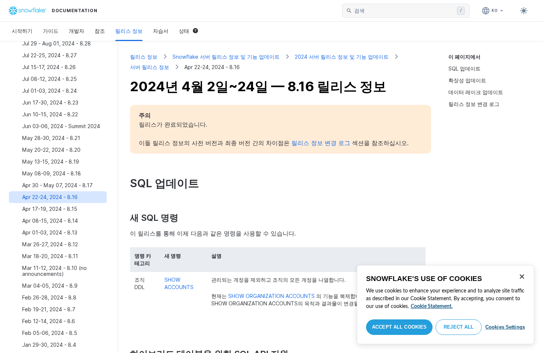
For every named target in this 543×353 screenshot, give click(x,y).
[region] (445, 304)
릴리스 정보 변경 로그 (473, 104)
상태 (184, 31)
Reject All (459, 327)
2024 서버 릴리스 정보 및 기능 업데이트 (342, 57)
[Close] (522, 276)
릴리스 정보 (129, 31)
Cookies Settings (505, 327)
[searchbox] (404, 10)
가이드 (50, 31)
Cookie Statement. (431, 306)
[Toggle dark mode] (523, 10)
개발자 (76, 31)
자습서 (160, 31)
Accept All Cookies (399, 327)
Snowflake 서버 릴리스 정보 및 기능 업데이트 (226, 57)
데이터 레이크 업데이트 (475, 92)
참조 (100, 31)
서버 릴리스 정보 (149, 67)
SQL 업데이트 (464, 68)
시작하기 (22, 31)
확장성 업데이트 (467, 80)
